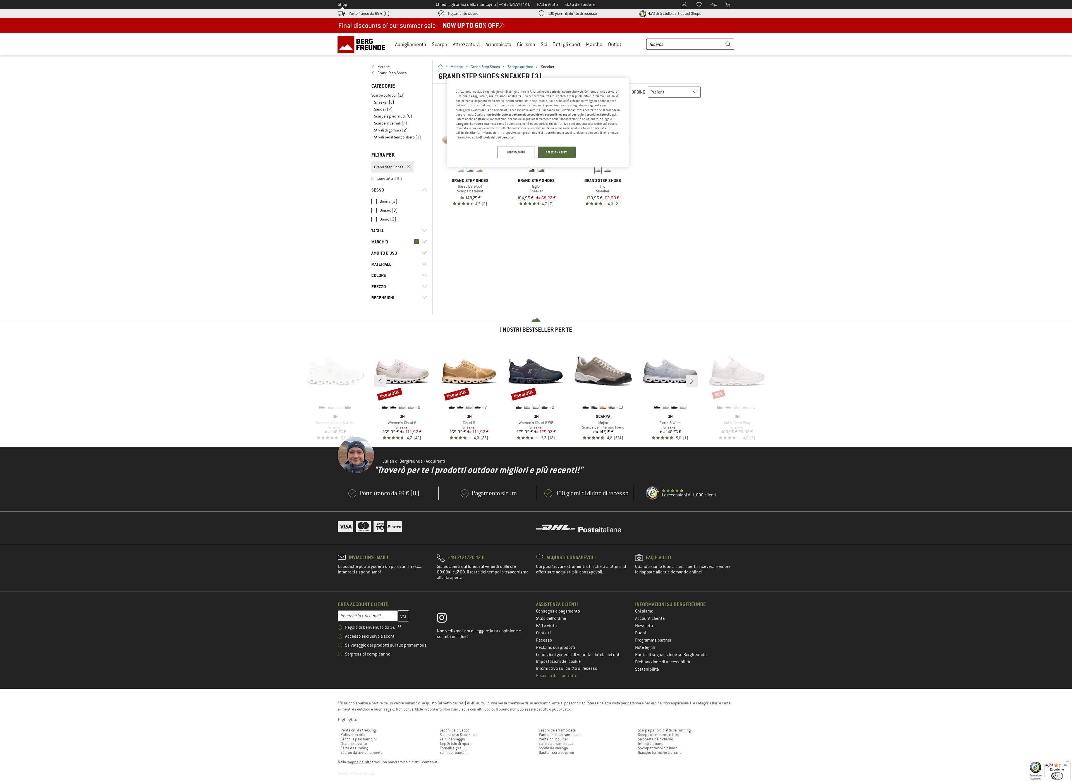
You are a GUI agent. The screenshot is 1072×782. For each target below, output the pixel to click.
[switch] (1057, 776)
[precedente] (380, 381)
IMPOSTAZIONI (516, 152)
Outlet (614, 44)
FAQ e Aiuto (546, 625)
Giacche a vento (354, 743)
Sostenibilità (647, 669)
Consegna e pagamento (558, 611)
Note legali (645, 647)
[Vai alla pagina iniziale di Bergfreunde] (363, 44)
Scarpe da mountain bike (658, 734)
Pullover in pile (353, 734)
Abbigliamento (410, 44)
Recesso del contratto (556, 675)
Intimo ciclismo (650, 743)
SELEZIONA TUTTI (557, 152)
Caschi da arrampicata (557, 730)
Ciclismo (526, 44)
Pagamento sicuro (463, 13)
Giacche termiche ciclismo (659, 752)
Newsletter (645, 625)
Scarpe (439, 44)
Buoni (640, 633)
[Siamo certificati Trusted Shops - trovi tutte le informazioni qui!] (653, 493)
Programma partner (653, 640)
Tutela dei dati (607, 654)
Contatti (543, 633)
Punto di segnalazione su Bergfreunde (671, 654)
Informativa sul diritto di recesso (566, 668)
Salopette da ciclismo (655, 739)
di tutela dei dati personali (497, 137)
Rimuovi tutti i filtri (386, 178)
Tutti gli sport (566, 44)
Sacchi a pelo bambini (359, 739)
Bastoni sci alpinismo (556, 752)
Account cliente (650, 618)
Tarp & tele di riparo (456, 743)
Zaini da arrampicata (556, 743)
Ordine (638, 92)
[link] (399, 67)
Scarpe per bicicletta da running (664, 730)
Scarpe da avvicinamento (361, 752)
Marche (594, 44)
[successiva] (692, 381)
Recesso (544, 640)
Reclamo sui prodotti (555, 647)
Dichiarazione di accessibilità (662, 662)
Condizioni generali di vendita (564, 654)
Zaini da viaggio (452, 739)
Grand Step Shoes (485, 66)
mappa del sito (359, 761)
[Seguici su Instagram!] (446, 619)
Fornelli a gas (450, 747)
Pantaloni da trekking (358, 730)
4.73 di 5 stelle (674, 13)
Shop (342, 4)
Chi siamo (644, 611)
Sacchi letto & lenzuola (458, 734)
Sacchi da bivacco (454, 730)
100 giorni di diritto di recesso (572, 13)
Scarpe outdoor (520, 66)
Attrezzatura (466, 44)
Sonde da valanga (553, 747)
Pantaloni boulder (553, 739)
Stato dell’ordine (551, 618)
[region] (538, 122)
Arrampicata (498, 44)
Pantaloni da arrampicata (559, 734)
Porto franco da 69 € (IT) (369, 13)
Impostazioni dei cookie (558, 661)
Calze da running (354, 747)
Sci (544, 44)
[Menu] (1067, 763)
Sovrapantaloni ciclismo (657, 747)
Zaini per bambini (454, 752)
